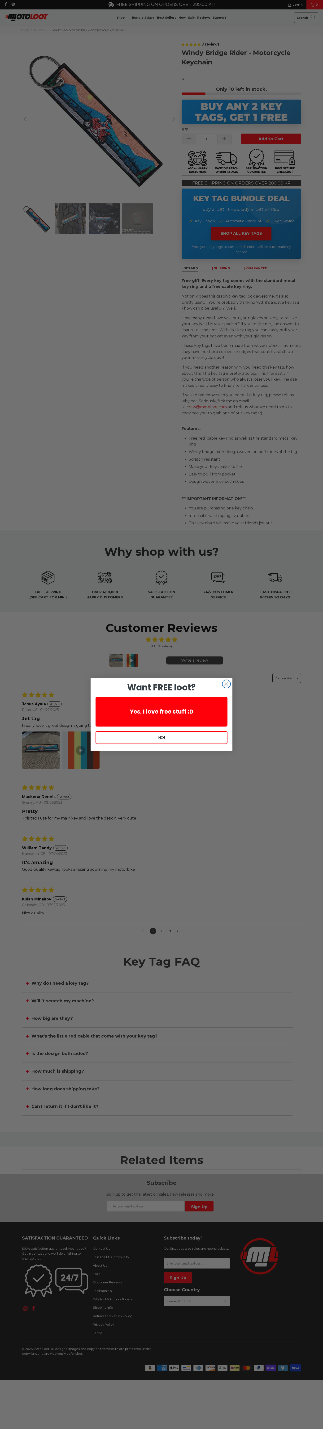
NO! (161, 737)
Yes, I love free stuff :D (161, 711)
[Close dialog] (226, 684)
